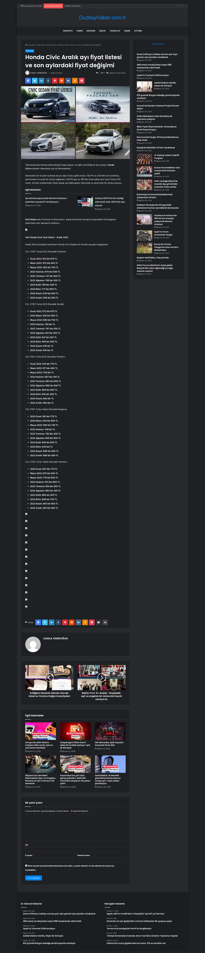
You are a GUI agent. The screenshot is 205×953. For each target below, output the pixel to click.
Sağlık (102, 31)
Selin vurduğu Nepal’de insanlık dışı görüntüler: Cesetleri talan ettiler (166, 184)
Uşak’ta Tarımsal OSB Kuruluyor (77, 6)
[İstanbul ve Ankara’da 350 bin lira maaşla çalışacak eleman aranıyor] (144, 219)
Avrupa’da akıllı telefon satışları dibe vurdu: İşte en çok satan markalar (39, 745)
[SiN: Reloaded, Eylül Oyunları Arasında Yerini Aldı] (110, 731)
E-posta (29, 855)
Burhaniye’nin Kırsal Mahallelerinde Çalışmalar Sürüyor (155, 196)
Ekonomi (91, 31)
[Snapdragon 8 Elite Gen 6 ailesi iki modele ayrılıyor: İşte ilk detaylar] (75, 731)
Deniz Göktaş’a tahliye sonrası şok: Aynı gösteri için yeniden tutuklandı (157, 56)
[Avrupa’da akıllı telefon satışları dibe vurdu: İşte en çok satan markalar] (40, 731)
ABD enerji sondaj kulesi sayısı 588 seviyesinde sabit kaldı (154, 66)
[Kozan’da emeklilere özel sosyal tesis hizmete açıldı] (144, 171)
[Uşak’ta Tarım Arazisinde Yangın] (144, 235)
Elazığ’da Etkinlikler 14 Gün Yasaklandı (156, 147)
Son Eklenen (158, 43)
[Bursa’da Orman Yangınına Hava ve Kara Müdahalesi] (144, 248)
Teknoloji (115, 31)
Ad (27, 845)
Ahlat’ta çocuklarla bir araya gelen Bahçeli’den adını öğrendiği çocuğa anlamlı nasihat (155, 268)
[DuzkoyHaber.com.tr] (102, 17)
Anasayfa (68, 31)
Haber (80, 31)
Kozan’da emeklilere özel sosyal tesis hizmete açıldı (167, 170)
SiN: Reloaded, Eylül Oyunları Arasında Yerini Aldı (109, 744)
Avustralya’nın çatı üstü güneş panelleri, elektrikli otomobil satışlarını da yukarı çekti (75, 779)
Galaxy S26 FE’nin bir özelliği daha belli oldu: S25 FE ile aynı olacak (110, 202)
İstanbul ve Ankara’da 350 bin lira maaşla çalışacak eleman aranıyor (165, 220)
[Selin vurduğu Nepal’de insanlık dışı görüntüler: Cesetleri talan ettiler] (144, 185)
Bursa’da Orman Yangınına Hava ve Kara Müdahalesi (166, 247)
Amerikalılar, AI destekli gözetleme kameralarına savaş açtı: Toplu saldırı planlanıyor (107, 779)
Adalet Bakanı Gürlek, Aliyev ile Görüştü (165, 84)
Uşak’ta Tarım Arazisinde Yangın (163, 233)
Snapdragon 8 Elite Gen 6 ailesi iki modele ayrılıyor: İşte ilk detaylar (75, 745)
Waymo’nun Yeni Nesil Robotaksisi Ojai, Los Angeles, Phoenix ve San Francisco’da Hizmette (40, 779)
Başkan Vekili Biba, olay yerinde (153, 257)
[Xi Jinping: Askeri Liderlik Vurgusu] (144, 159)
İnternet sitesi (83, 855)
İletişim (138, 31)
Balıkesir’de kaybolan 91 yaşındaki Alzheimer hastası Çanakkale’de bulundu (158, 206)
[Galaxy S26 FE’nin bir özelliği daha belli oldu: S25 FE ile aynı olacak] (85, 201)
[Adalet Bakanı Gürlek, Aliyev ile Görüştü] (144, 86)
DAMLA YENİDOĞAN (38, 73)
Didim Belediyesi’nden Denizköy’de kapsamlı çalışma (154, 118)
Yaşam (127, 31)
